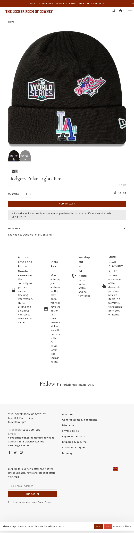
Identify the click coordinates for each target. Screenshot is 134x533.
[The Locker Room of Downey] (115, 469)
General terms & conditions (79, 419)
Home (11, 21)
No (107, 526)
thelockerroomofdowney (78, 385)
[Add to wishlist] (120, 185)
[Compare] (114, 11)
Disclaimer (69, 425)
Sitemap (67, 453)
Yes (98, 526)
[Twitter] (15, 452)
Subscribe (32, 494)
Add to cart (67, 203)
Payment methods (73, 436)
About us (67, 414)
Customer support (73, 447)
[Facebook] (9, 452)
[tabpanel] (67, 89)
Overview (14, 228)
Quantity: (13, 193)
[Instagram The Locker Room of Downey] (21, 452)
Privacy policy (70, 430)
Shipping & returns (74, 441)
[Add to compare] (124, 185)
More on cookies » (122, 526)
